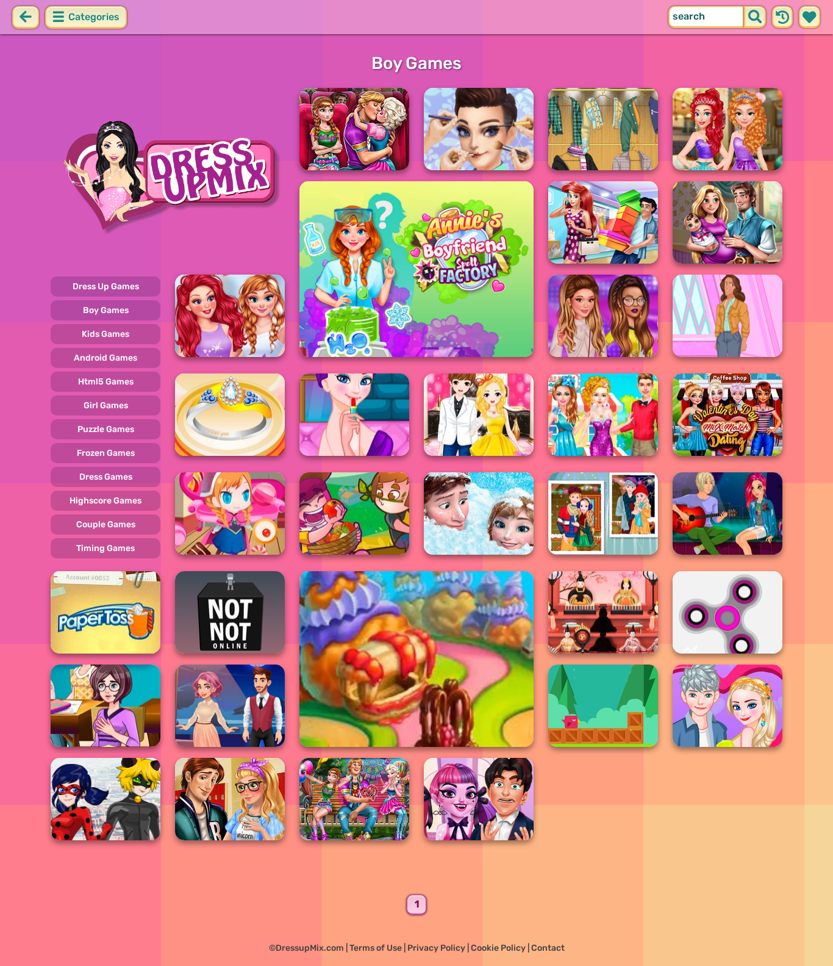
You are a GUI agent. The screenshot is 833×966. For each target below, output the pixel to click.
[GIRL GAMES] (168, 176)
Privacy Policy (436, 948)
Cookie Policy (498, 948)
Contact (548, 948)
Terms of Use (375, 948)
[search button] (755, 17)
